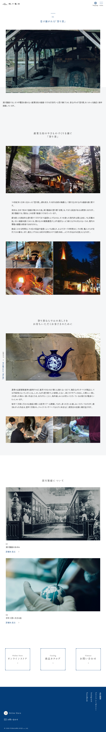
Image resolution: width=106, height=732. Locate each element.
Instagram (91, 697)
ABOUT (3, 355)
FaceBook (87, 697)
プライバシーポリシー (96, 701)
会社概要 (100, 696)
